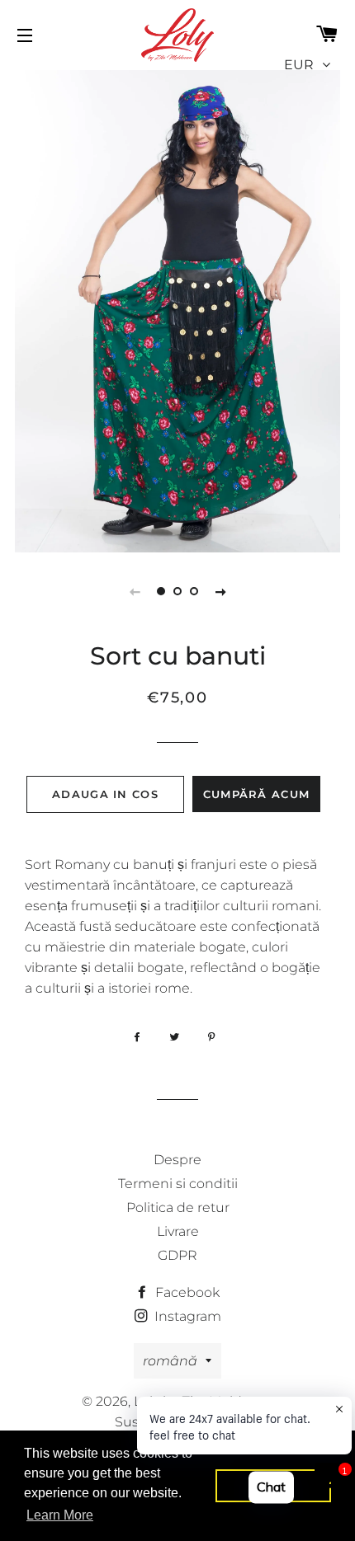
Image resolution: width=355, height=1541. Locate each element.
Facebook (186, 1292)
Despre (177, 1159)
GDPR (177, 1255)
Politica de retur (178, 1207)
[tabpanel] (177, 309)
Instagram (186, 1316)
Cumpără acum (256, 794)
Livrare (178, 1231)
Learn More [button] (59, 1515)
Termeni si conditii (178, 1183)
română (170, 1361)
